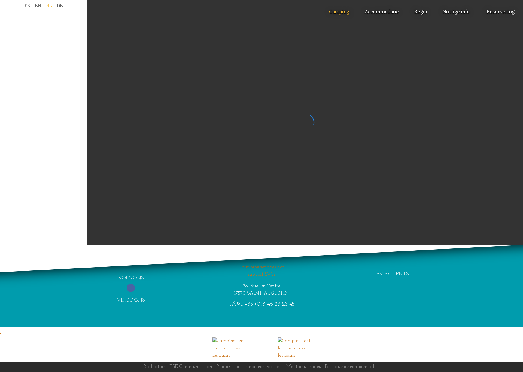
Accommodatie (382, 11)
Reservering (500, 11)
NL (49, 5)
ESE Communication (190, 366)
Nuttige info (456, 11)
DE (60, 5)
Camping (339, 11)
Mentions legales (303, 366)
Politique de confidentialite (352, 366)
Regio (420, 11)
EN (38, 5)
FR (27, 5)
